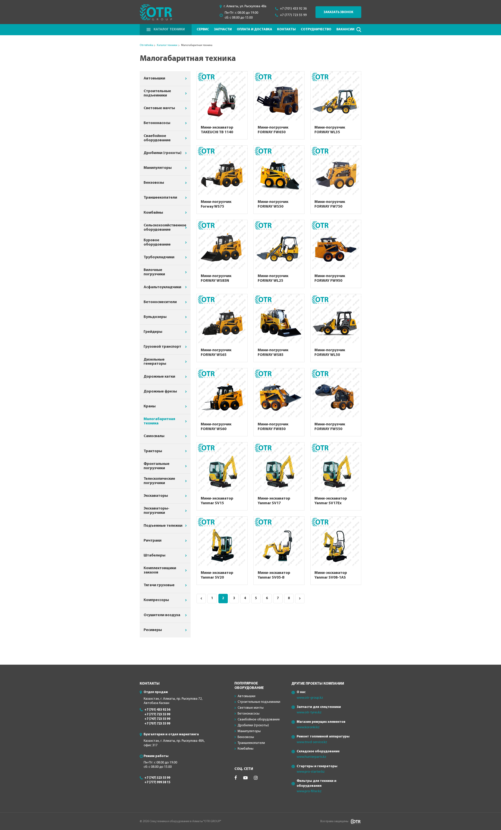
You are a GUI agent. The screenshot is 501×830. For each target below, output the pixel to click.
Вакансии (345, 29)
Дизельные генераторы (155, 362)
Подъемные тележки (163, 526)
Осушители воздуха (162, 615)
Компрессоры (156, 600)
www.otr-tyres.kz (309, 712)
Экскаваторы (156, 496)
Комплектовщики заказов (160, 570)
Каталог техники (169, 29)
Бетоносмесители (160, 302)
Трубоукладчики (159, 257)
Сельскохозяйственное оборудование (165, 227)
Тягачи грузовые (159, 585)
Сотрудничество (316, 29)
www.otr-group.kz (310, 697)
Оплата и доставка (254, 29)
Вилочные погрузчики (154, 272)
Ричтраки (152, 541)
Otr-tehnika (146, 45)
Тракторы (153, 451)
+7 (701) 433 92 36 (293, 8)
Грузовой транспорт (162, 347)
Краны (150, 406)
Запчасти (223, 29)
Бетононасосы (157, 123)
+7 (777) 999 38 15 (157, 782)
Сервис (203, 29)
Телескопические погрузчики (159, 481)
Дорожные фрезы (160, 391)
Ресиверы (153, 630)
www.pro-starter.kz (311, 771)
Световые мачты (159, 108)
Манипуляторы (158, 168)
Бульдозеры (155, 317)
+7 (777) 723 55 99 (293, 15)
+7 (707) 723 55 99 (157, 723)
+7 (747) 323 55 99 (157, 778)
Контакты (286, 29)
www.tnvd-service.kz (312, 742)
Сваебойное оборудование (157, 138)
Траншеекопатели (160, 198)
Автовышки (154, 78)
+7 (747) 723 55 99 (157, 719)
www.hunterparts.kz (311, 757)
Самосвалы (154, 436)
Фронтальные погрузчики (156, 466)
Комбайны (153, 213)
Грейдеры (153, 332)
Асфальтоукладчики (162, 287)
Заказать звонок (338, 12)
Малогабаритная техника (159, 421)
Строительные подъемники (157, 93)
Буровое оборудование (157, 242)
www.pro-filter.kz (309, 791)
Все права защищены (334, 821)
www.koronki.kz (308, 727)
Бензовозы (154, 183)
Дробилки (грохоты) (162, 153)
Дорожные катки (159, 377)
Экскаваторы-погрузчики (156, 511)
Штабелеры (154, 555)
